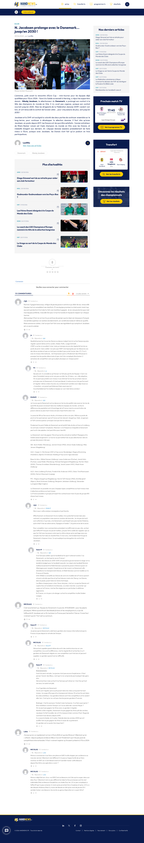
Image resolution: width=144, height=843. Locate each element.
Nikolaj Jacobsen (38, 153)
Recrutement (101, 830)
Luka (44, 753)
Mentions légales (89, 830)
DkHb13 (48, 508)
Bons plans (112, 830)
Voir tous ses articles (32, 145)
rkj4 (44, 338)
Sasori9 (48, 645)
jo (46, 371)
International (28, 12)
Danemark (21, 153)
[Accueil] (16, 12)
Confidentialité (123, 830)
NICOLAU (46, 628)
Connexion (19, 281)
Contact (78, 830)
